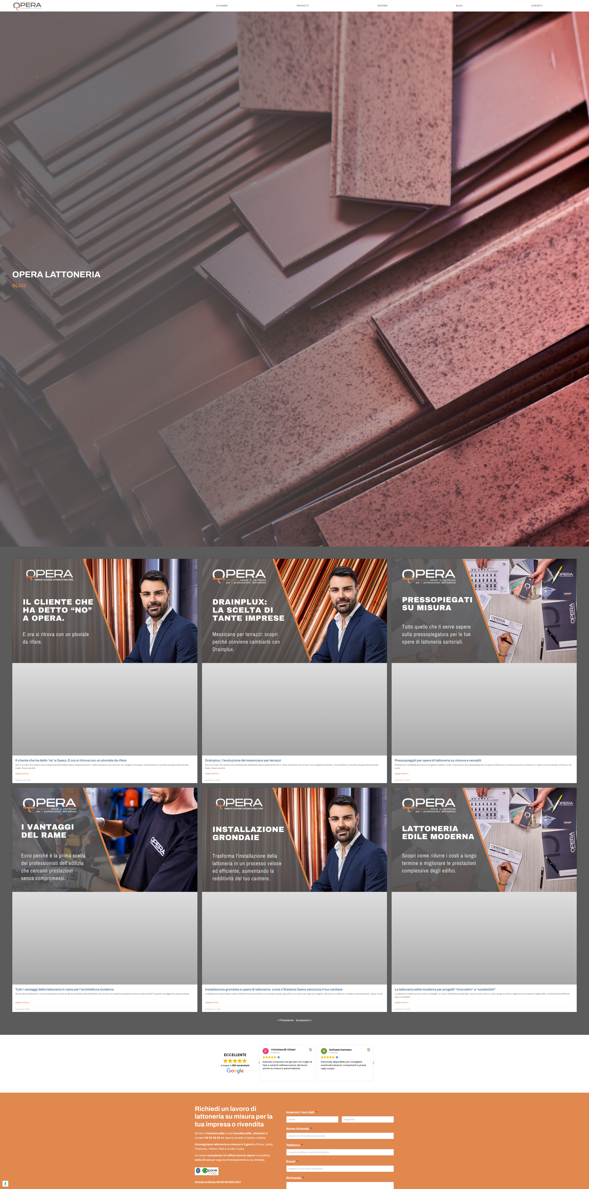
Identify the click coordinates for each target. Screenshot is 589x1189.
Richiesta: (295, 1178)
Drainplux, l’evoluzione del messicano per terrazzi (243, 760)
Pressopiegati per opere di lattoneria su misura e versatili (438, 760)
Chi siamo (222, 5)
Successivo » (304, 1020)
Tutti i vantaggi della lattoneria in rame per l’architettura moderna (64, 989)
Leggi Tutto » (22, 774)
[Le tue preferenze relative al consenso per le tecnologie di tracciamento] (5, 1184)
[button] (373, 1063)
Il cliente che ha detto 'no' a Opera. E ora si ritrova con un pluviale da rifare (71, 760)
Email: (292, 1161)
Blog (459, 5)
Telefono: (294, 1145)
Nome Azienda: (299, 1128)
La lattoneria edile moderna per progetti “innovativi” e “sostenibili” (445, 989)
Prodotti (303, 5)
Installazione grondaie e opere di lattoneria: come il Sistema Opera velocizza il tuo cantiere (274, 989)
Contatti (536, 5)
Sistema (382, 5)
